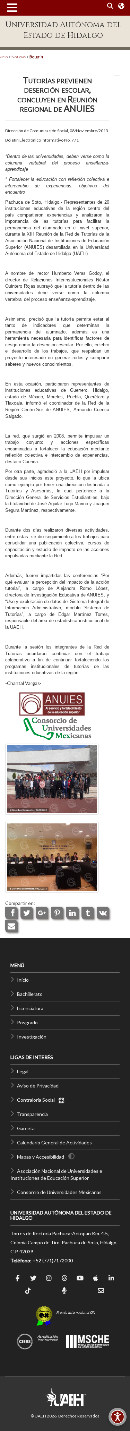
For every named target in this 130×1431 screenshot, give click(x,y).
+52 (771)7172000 (53, 1260)
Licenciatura (30, 1008)
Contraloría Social (37, 1100)
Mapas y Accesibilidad (40, 1157)
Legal (22, 1071)
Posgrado (27, 1022)
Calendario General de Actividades (54, 1142)
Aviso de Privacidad (38, 1086)
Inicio (23, 980)
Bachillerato (30, 994)
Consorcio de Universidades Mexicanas (59, 1192)
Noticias (18, 56)
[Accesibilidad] (118, 1417)
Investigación (31, 1037)
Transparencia (32, 1114)
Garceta (26, 1128)
